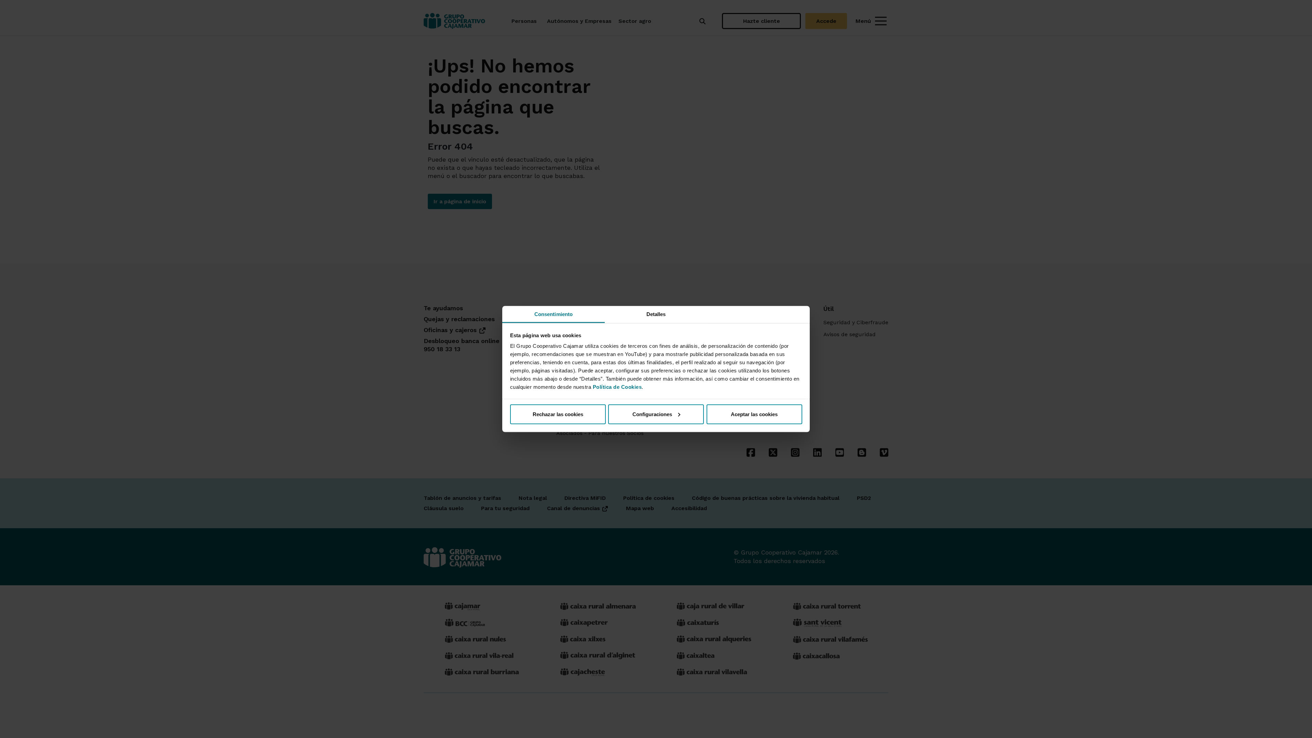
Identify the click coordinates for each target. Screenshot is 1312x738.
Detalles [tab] (656, 314)
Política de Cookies (617, 387)
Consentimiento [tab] (553, 314)
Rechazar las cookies (558, 414)
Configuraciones (652, 414)
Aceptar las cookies (754, 414)
